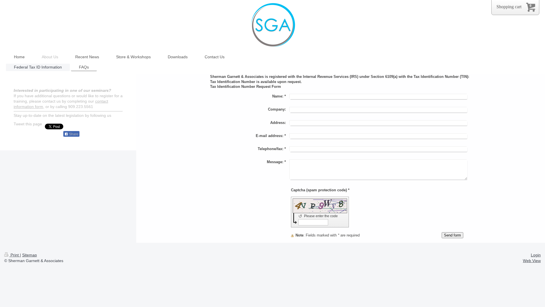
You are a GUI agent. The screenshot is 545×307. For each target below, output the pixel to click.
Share (73, 134)
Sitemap (29, 255)
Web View (532, 260)
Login (536, 255)
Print (14, 255)
